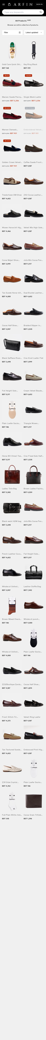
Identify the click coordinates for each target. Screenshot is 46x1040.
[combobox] (34, 32)
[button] (4, 4)
